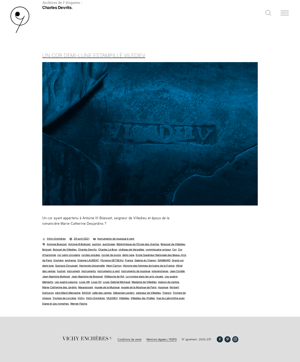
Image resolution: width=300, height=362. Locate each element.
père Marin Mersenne (67, 292)
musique (163, 287)
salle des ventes (102, 292)
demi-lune (128, 255)
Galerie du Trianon (145, 260)
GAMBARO (164, 260)
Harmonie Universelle (92, 265)
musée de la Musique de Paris (139, 287)
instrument (73, 271)
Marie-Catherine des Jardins (59, 287)
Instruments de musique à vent (115, 238)
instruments (88, 271)
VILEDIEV (112, 298)
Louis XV (96, 282)
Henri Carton (113, 265)
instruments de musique (135, 271)
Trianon (166, 292)
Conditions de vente (129, 339)
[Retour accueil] (20, 32)
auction (96, 244)
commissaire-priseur (158, 249)
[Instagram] (235, 339)
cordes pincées (90, 255)
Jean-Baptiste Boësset (56, 276)
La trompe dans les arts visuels (144, 276)
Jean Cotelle (177, 271)
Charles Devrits (87, 249)
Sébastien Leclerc (123, 292)
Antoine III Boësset (79, 244)
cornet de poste (111, 255)
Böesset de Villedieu (173, 244)
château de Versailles (131, 249)
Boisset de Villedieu (65, 249)
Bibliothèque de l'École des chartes (138, 244)
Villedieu (124, 298)
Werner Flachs (78, 303)
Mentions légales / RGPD (162, 339)
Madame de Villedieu (144, 282)
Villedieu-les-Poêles (143, 298)
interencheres (160, 271)
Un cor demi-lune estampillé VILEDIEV (93, 55)
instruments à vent (108, 271)
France (129, 260)
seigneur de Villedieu (148, 292)
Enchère (58, 260)
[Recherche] (268, 13)
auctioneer (108, 244)
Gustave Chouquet (66, 265)
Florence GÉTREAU (111, 260)
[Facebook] (220, 339)
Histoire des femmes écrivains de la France (148, 265)
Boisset (46, 249)
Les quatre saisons (66, 282)
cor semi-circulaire (68, 255)
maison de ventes (168, 282)
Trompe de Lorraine (64, 298)
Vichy (81, 298)
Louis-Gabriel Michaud (116, 282)
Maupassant (85, 287)
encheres (70, 260)
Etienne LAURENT (88, 260)
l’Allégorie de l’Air (114, 276)
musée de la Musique (107, 287)
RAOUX (86, 292)
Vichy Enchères (56, 238)
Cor (174, 249)
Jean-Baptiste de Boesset (87, 276)
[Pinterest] (227, 339)
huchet (61, 271)
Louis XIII (84, 282)
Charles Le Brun (107, 249)
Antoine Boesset (57, 244)
